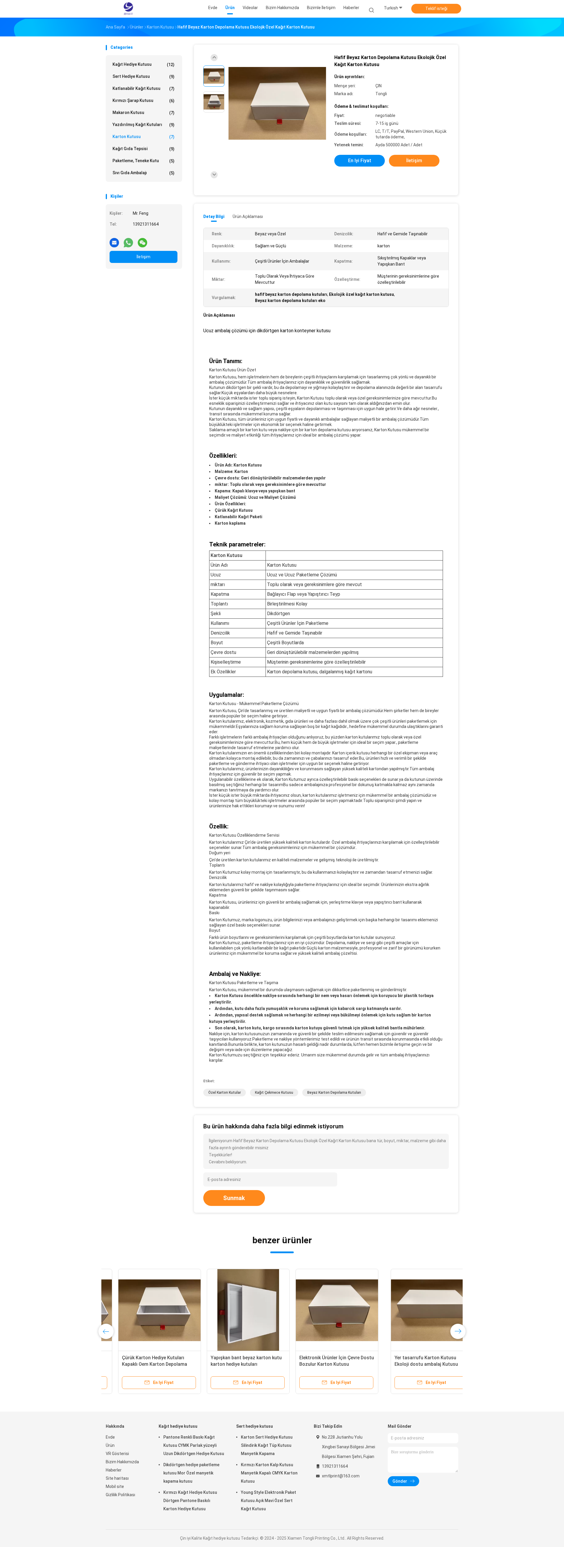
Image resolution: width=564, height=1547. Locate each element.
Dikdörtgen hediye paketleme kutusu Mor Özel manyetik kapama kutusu (191, 1473)
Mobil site (115, 1486)
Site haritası (117, 1478)
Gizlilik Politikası (120, 1494)
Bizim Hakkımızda (122, 1461)
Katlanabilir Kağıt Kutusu (143, 88)
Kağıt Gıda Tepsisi (143, 148)
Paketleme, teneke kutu (143, 160)
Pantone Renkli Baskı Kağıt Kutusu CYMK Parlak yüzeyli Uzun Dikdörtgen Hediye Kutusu (193, 1445)
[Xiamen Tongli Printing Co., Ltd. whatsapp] (128, 240)
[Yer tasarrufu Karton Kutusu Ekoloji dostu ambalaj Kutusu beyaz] (147, 1310)
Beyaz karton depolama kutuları (334, 1092)
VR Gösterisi (117, 1453)
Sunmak (234, 1198)
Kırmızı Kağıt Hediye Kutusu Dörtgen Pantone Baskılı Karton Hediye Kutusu (190, 1500)
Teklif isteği (436, 8)
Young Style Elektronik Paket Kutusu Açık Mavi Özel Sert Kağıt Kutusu (268, 1500)
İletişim (143, 256)
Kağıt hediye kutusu (143, 64)
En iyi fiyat (359, 160)
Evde (110, 1437)
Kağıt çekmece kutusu (274, 1092)
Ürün (110, 1445)
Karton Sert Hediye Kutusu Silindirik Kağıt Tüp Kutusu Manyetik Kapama (267, 1445)
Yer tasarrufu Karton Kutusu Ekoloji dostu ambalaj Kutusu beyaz (141, 1364)
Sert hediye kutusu (143, 76)
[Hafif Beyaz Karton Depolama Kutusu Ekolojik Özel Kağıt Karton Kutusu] (277, 103)
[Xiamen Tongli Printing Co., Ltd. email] (114, 240)
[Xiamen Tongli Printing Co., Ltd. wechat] (142, 240)
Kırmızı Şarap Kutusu (143, 100)
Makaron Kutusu (143, 112)
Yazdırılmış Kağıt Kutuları (143, 124)
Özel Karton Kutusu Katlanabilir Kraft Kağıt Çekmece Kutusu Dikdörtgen (232, 1364)
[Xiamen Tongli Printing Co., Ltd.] (129, 9)
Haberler (114, 1470)
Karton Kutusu (143, 136)
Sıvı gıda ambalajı (143, 172)
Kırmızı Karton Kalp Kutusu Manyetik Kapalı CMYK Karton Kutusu (269, 1473)
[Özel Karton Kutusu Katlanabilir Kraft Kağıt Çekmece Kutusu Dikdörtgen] (236, 1310)
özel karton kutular (224, 1092)
